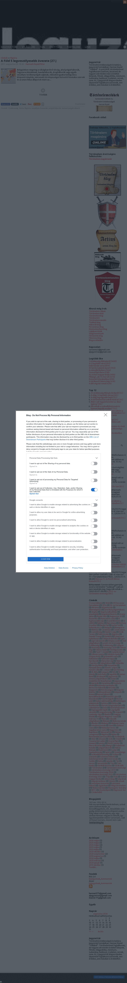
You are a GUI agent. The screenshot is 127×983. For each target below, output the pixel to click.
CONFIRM (45, 559)
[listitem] (63, 458)
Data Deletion (49, 568)
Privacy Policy (77, 568)
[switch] (94, 463)
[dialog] (63, 491)
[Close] (106, 415)
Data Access (63, 568)
